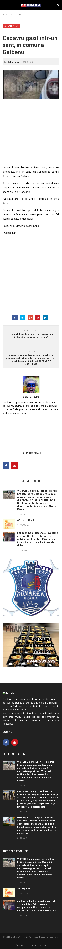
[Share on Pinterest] (37, 317)
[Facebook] (6, 465)
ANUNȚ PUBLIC (26, 520)
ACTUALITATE (10, 25)
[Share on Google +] (30, 317)
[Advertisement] (31, 134)
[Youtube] (14, 465)
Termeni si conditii (37, 945)
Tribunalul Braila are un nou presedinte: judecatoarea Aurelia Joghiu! (31, 335)
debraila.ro (13, 62)
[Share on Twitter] (22, 317)
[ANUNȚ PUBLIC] (9, 524)
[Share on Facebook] (15, 317)
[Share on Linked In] (45, 317)
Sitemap (20, 945)
